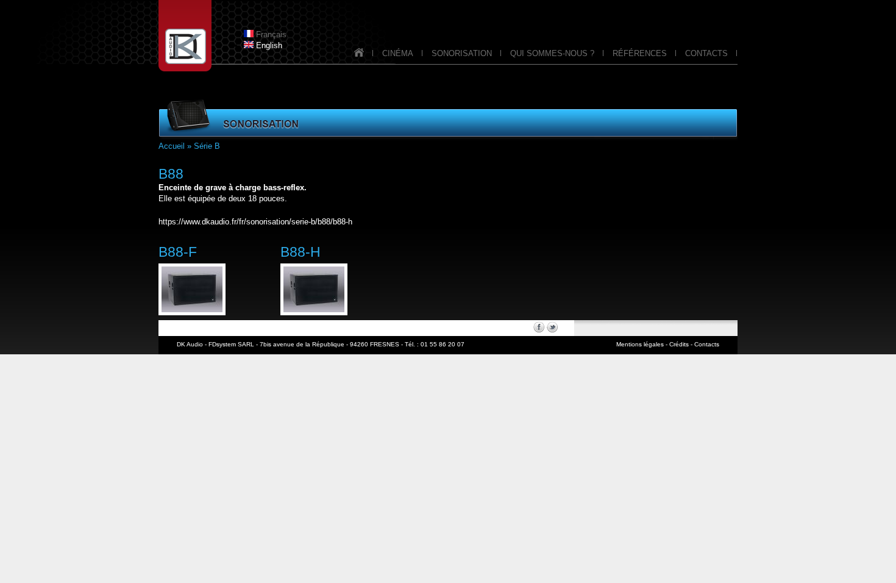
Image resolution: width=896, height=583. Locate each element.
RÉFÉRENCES (640, 53)
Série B (207, 146)
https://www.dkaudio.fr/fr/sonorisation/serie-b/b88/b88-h (255, 221)
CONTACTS (706, 53)
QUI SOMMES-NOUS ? (552, 53)
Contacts (706, 344)
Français (270, 34)
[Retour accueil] (359, 56)
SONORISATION (462, 53)
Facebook (538, 326)
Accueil (171, 146)
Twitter (552, 326)
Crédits (679, 344)
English (268, 45)
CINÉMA (397, 53)
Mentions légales (640, 344)
